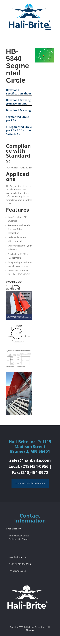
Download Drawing (18, 110)
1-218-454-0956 (23, 564)
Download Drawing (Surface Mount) (18, 101)
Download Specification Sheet (18, 91)
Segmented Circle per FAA (17, 118)
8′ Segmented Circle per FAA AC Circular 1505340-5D (19, 130)
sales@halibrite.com (30, 460)
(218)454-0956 (34, 466)
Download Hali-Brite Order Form (30, 483)
